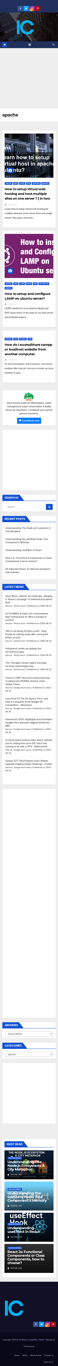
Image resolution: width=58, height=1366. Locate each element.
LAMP (22, 283)
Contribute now (30, 420)
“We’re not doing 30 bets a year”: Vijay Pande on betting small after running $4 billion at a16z (26, 634)
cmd (15, 339)
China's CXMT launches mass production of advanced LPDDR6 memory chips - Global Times (27, 681)
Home (16, 1355)
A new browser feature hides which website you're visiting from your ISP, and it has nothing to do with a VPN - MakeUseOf (28, 743)
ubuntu (45, 183)
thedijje (12, 205)
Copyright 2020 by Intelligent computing (20, 1340)
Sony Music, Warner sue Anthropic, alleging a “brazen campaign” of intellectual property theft (28, 599)
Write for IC (49, 1362)
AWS (15, 183)
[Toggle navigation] (29, 45)
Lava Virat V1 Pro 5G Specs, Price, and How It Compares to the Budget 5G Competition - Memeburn (26, 701)
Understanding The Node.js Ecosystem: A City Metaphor (25, 1165)
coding (23, 339)
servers (36, 183)
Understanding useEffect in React (23, 550)
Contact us (49, 1355)
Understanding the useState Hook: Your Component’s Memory (26, 1197)
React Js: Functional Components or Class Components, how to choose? (25, 1257)
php (28, 183)
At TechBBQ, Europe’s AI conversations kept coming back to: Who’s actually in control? (26, 616)
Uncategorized (14, 1158)
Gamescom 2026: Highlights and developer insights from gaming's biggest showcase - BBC (28, 722)
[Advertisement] (29, 78)
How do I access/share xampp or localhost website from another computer (28, 349)
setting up (43, 283)
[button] (53, 44)
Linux (22, 183)
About (24, 1355)
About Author (35, 1355)
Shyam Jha (16, 1175)
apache (9, 183)
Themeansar (28, 1346)
